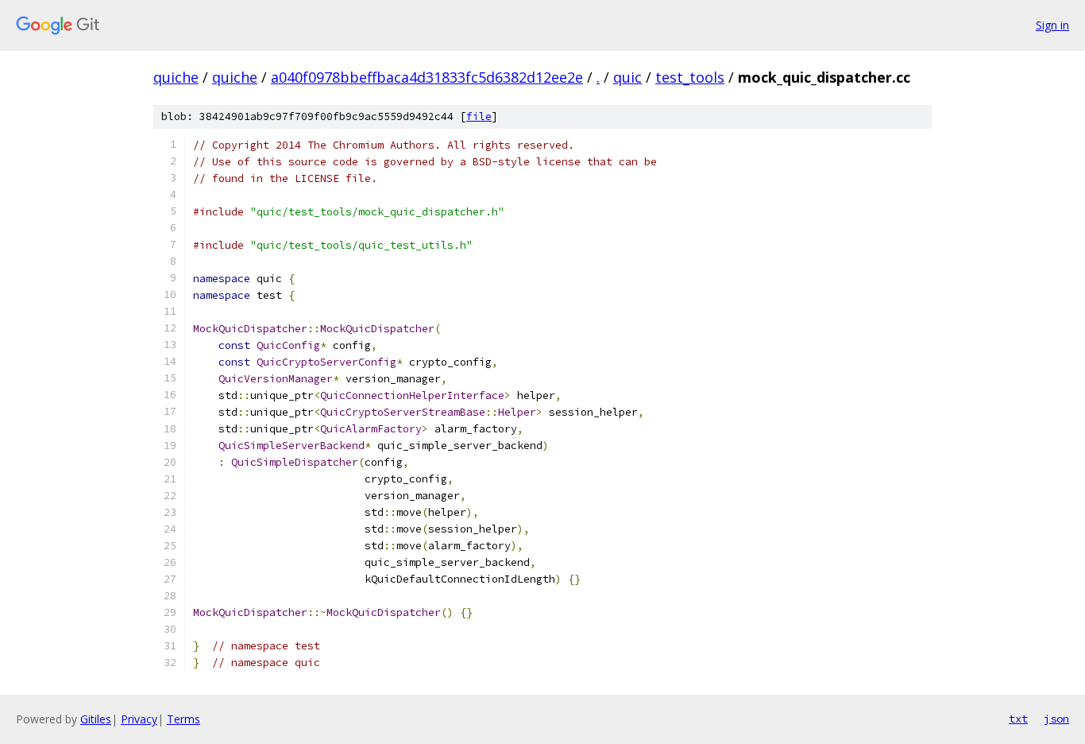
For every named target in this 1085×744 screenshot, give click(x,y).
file (479, 116)
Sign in (1052, 25)
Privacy (139, 719)
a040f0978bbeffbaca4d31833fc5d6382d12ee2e (427, 77)
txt (1018, 718)
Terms (183, 719)
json (1056, 718)
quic (627, 77)
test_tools (689, 77)
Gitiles (95, 719)
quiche (176, 77)
